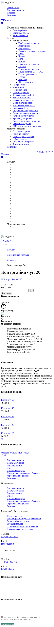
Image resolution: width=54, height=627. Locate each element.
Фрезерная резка (21, 144)
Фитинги (11, 260)
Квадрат (22, 56)
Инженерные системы (24, 100)
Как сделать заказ (15, 463)
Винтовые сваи (20, 35)
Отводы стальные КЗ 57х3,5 (15, 452)
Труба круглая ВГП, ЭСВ (30, 71)
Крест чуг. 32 (7, 416)
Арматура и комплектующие (32, 51)
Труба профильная (27, 74)
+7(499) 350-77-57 (44, 151)
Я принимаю (7, 624)
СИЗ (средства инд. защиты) (27, 126)
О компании (13, 7)
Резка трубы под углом (18, 521)
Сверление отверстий (23, 141)
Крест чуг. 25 (7, 425)
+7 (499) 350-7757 (9, 536)
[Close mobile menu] (2, 23)
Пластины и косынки (28, 64)
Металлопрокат (20, 40)
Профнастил (19, 84)
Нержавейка (24, 48)
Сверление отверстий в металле (22, 526)
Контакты (12, 15)
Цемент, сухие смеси (23, 103)
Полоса (22, 66)
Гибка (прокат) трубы (23, 136)
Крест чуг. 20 (7, 433)
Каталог (11, 38)
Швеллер (22, 79)
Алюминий (24, 46)
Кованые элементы (22, 97)
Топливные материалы (24, 105)
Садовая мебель (20, 108)
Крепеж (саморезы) (22, 118)
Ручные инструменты (23, 116)
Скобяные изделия (22, 123)
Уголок (21, 77)
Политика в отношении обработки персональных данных (24, 474)
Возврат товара (14, 465)
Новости (11, 13)
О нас (10, 468)
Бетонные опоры (21, 33)
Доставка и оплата (16, 10)
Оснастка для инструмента (26, 113)
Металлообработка (16, 128)
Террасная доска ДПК (23, 95)
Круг (20, 59)
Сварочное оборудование (25, 110)
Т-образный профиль (28, 43)
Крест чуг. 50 (7, 400)
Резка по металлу (21, 134)
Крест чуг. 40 (7, 408)
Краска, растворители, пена (26, 121)
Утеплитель (18, 87)
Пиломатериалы (21, 92)
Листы (21, 61)
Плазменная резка (21, 131)
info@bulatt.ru (7, 544)
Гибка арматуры (21, 139)
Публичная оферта (16, 470)
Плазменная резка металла (20, 529)
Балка (21, 53)
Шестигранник (25, 82)
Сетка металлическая (28, 69)
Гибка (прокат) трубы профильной (24, 518)
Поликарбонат (20, 30)
